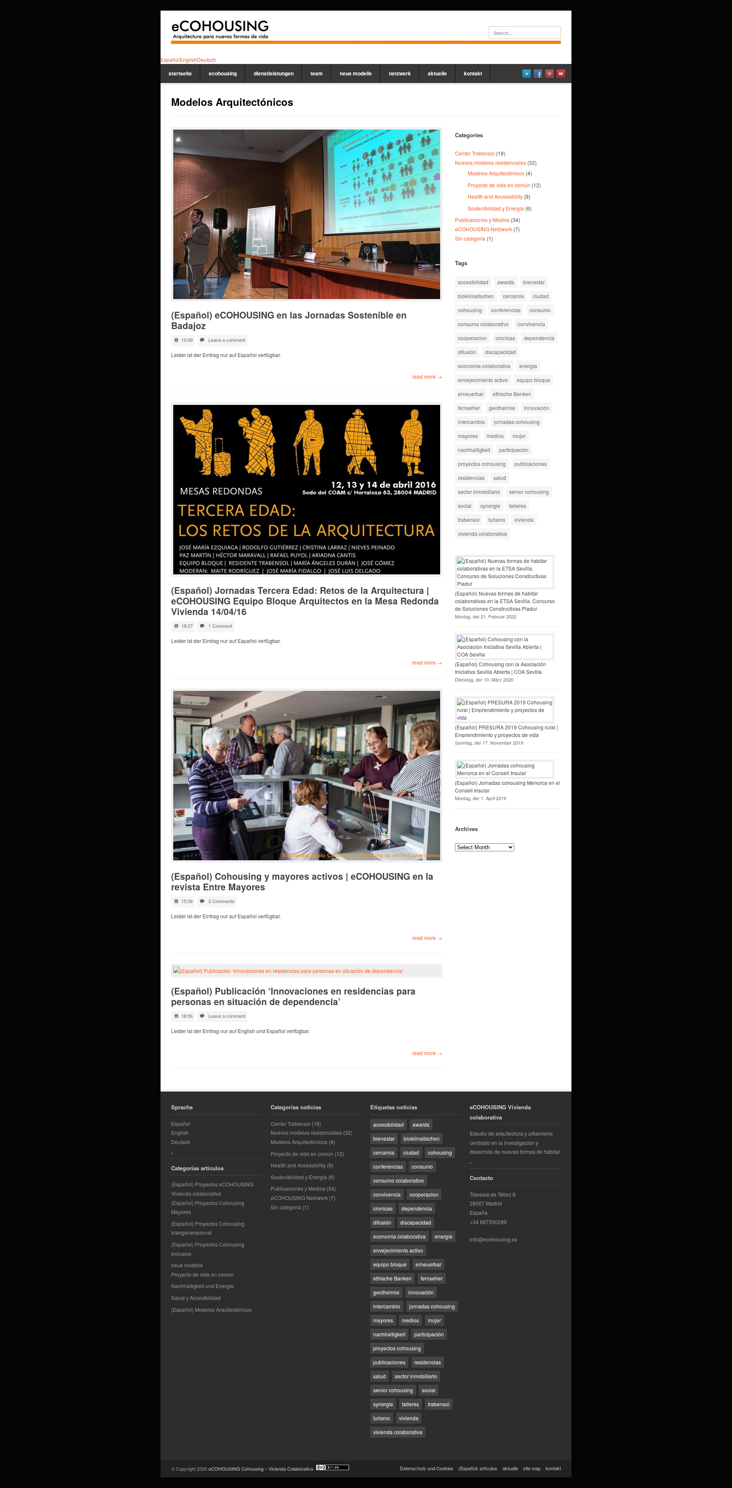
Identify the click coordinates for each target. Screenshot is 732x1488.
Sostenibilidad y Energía (496, 208)
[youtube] (561, 73)
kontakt (473, 73)
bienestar (534, 281)
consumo (540, 309)
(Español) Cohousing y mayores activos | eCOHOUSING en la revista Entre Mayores (302, 881)
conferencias (506, 309)
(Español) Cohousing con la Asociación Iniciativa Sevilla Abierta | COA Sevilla (500, 667)
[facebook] (538, 73)
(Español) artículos (477, 1468)
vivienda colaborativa (482, 533)
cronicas (505, 337)
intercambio (471, 421)
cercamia (513, 295)
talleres (517, 505)
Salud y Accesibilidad (196, 1297)
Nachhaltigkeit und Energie (202, 1285)
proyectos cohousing (482, 463)
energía (528, 365)
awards (505, 281)
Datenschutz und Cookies (426, 1468)
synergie (490, 505)
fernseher (469, 407)
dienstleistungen (274, 73)
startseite (180, 73)
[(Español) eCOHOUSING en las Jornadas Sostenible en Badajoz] (306, 214)
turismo (496, 519)
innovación (536, 407)
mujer (519, 435)
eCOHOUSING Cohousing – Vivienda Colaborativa (260, 1468)
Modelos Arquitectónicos (496, 173)
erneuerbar (471, 393)
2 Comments (221, 901)
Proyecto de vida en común (499, 184)
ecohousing (223, 73)
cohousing (470, 309)
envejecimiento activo (483, 379)
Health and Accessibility (495, 196)
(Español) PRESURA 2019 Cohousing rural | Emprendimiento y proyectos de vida (506, 730)
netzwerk (400, 73)
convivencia (531, 323)
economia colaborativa (484, 365)
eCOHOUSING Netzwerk (483, 229)
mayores (468, 435)
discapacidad (500, 351)
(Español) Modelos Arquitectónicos (211, 1309)
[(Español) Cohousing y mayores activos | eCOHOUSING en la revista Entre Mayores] (306, 775)
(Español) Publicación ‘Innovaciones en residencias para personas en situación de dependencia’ (293, 996)
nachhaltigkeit (474, 449)
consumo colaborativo (483, 323)
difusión (467, 351)
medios (495, 435)
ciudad (541, 295)
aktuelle (437, 73)
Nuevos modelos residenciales (490, 162)
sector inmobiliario (479, 491)
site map (532, 1468)
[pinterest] (549, 73)
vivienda (524, 519)
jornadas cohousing (517, 421)
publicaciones (531, 463)
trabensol (469, 519)
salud (500, 477)
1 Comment (220, 625)
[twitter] (526, 73)
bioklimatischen (476, 295)
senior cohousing (529, 491)
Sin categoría (470, 238)
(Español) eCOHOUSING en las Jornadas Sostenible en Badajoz (289, 320)
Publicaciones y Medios (482, 219)
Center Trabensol (475, 153)
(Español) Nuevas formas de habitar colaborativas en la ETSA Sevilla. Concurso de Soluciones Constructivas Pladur (505, 601)
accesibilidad (473, 281)
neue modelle (356, 73)
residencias (471, 477)
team (317, 73)
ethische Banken (512, 393)
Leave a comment (226, 339)
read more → (427, 376)
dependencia (539, 337)
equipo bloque (533, 379)
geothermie (502, 407)
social (464, 505)
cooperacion (472, 337)
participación (514, 449)
